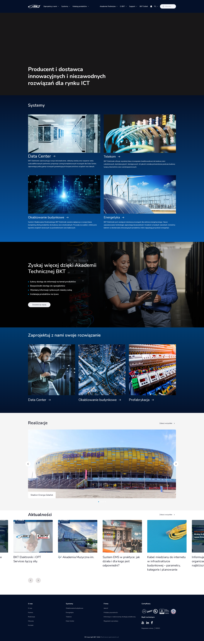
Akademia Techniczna (107, 6)
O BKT (122, 6)
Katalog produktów (80, 6)
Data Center (39, 156)
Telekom (110, 156)
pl (155, 6)
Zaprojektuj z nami (50, 6)
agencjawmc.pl (113, 637)
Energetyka (112, 217)
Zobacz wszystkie (165, 423)
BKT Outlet (144, 6)
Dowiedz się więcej (39, 305)
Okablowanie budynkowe (46, 217)
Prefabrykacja (139, 400)
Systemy (64, 6)
